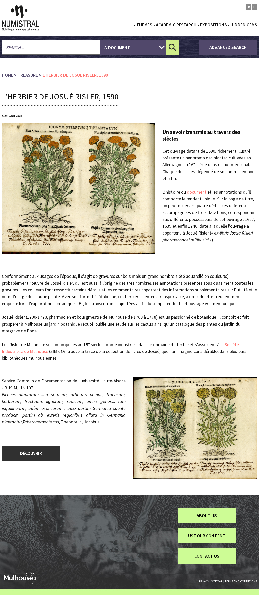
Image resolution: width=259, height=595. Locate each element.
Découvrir (31, 453)
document (197, 192)
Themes (144, 25)
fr (248, 7)
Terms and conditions (241, 581)
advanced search (228, 47)
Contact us (206, 556)
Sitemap (216, 581)
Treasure (28, 75)
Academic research (176, 25)
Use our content (206, 536)
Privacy (204, 581)
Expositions (213, 25)
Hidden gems (243, 25)
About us (207, 515)
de (254, 7)
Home (7, 75)
